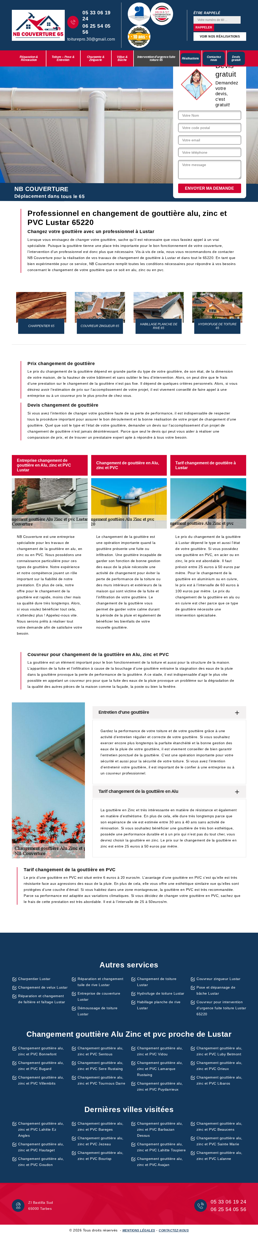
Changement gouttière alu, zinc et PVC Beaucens (219, 1126)
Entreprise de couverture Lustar (99, 996)
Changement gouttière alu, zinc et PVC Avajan (160, 1162)
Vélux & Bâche (122, 58)
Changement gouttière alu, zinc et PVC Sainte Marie (219, 1141)
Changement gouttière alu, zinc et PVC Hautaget (41, 1147)
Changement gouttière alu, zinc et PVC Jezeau (100, 1141)
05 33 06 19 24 (96, 15)
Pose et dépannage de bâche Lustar (216, 990)
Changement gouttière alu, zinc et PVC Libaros (219, 1080)
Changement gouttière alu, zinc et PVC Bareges (100, 1126)
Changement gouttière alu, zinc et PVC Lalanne (219, 1156)
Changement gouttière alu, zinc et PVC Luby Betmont (219, 1051)
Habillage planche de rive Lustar (159, 1005)
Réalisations (190, 58)
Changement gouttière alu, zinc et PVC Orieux (219, 1066)
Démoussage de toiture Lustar (98, 1011)
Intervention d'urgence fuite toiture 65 (156, 58)
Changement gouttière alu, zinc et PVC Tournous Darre (101, 1080)
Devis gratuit (236, 58)
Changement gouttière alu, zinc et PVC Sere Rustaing (100, 1066)
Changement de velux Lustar (43, 987)
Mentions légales (138, 1230)
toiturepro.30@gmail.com (91, 39)
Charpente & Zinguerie (96, 58)
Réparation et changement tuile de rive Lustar (100, 982)
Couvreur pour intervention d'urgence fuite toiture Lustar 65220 (221, 1008)
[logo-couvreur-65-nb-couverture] (38, 25)
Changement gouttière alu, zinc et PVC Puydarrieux (160, 1086)
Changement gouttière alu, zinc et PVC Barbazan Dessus (160, 1129)
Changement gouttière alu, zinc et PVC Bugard (41, 1066)
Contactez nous (214, 58)
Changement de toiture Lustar (157, 982)
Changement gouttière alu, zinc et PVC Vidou (160, 1051)
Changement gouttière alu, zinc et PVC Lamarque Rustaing (160, 1069)
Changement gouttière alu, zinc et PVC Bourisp (100, 1156)
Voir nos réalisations (220, 36)
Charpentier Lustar (34, 979)
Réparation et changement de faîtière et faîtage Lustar (41, 999)
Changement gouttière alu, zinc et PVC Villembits (41, 1080)
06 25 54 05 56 (96, 29)
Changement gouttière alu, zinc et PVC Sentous (100, 1051)
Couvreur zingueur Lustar (218, 979)
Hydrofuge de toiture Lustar (160, 993)
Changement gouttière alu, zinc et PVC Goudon (41, 1162)
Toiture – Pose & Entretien (63, 58)
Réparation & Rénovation (29, 58)
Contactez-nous (174, 1230)
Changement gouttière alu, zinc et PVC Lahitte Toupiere (161, 1147)
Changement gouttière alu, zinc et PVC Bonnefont (41, 1051)
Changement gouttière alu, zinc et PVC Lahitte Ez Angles (41, 1129)
